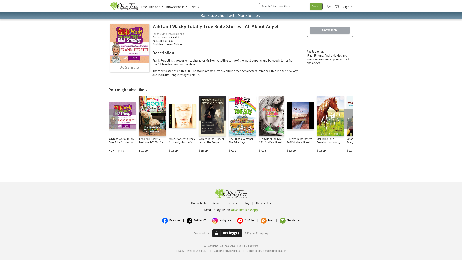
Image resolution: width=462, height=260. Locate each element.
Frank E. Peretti (170, 37)
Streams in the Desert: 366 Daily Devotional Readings (299, 142)
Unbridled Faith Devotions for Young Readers (328, 142)
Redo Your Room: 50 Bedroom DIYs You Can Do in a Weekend (151, 142)
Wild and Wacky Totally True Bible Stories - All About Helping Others (121, 142)
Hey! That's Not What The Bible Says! (241, 140)
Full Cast (168, 41)
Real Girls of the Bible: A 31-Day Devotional (271, 140)
